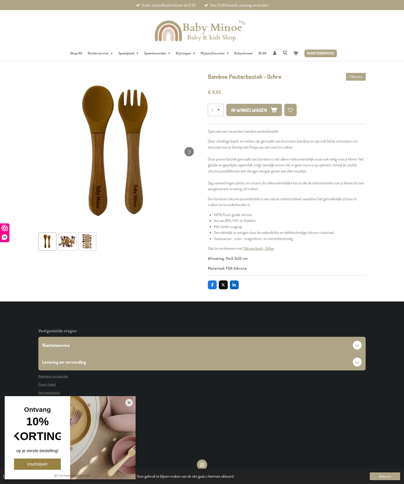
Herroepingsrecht (49, 392)
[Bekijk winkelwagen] (295, 53)
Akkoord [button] (385, 476)
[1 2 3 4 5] (216, 110)
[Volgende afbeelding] (189, 151)
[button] (47, 242)
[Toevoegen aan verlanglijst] (290, 110)
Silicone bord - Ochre (258, 248)
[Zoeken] (285, 53)
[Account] (274, 53)
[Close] (129, 402)
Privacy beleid (47, 384)
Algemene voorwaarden (53, 376)
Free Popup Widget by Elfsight (74, 475)
